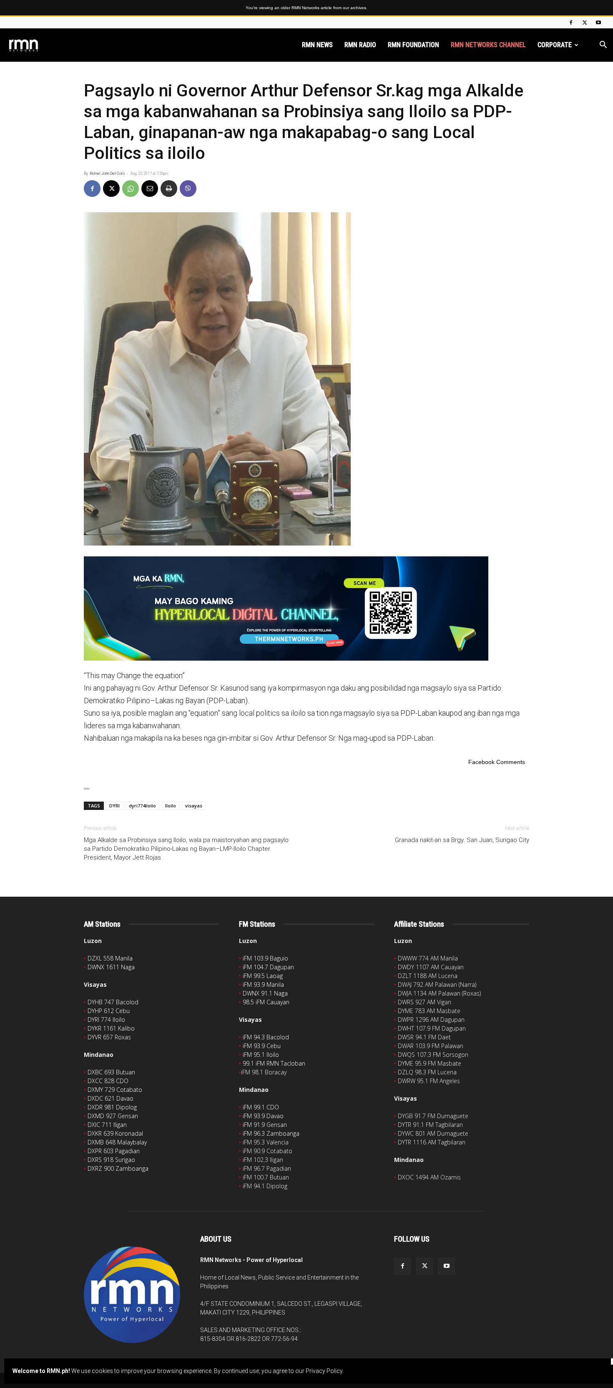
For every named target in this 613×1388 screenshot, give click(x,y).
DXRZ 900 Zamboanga (118, 1168)
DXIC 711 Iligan (107, 1125)
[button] (603, 46)
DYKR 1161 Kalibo (111, 1028)
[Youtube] (598, 22)
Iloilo (170, 805)
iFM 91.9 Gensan (265, 1125)
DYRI (114, 805)
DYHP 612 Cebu (109, 1011)
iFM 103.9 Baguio (265, 958)
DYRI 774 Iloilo (106, 1019)
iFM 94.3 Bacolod (266, 1037)
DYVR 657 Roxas (109, 1037)
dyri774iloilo (142, 805)
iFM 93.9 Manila (263, 984)
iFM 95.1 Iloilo (261, 1055)
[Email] (149, 188)
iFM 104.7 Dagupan (268, 967)
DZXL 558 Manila (110, 958)
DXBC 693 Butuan (111, 1072)
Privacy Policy (324, 1371)
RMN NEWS (317, 45)
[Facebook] (571, 22)
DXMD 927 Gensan (113, 1116)
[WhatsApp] (130, 188)
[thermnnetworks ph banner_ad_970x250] (306, 608)
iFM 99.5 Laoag (263, 976)
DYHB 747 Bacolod (113, 1002)
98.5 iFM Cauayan (266, 1002)
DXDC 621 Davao (110, 1098)
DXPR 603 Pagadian (114, 1151)
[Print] (169, 188)
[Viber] (188, 188)
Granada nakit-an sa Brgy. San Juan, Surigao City (462, 840)
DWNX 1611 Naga (111, 967)
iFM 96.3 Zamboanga (271, 1133)
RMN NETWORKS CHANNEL (488, 45)
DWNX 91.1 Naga (265, 993)
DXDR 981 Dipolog (112, 1107)
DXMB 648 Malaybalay (117, 1142)
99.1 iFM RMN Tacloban (274, 1063)
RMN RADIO (360, 45)
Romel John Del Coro (107, 173)
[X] (584, 22)
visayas (193, 805)
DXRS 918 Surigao (111, 1160)
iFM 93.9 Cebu (262, 1046)
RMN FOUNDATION (413, 45)
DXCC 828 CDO (108, 1081)
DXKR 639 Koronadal (115, 1133)
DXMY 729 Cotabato (115, 1090)
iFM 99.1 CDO (261, 1107)
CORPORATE (555, 45)
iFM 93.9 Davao (263, 1116)
